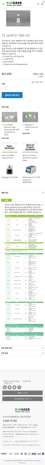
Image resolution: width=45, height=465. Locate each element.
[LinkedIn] (5, 387)
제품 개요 (4, 192)
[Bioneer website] (14, 4)
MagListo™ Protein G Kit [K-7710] (31, 127)
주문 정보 (4, 353)
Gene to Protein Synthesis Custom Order (29, 157)
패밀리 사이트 (22, 393)
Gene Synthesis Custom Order (8, 156)
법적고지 (8, 383)
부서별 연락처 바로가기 (22, 399)
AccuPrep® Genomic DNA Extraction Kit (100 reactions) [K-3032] (11, 129)
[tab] (22, 192)
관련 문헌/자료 (6, 348)
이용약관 (26, 381)
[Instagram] (19, 387)
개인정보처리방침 (11, 381)
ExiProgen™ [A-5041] (10, 177)
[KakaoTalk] (10, 387)
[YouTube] (14, 387)
